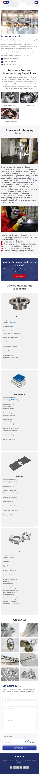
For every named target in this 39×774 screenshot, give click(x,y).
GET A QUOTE (20, 276)
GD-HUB (32, 180)
